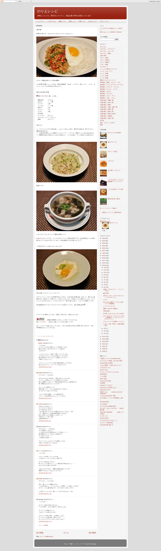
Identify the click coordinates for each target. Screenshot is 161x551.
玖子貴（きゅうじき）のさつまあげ (113, 313)
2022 (103, 248)
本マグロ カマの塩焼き (114, 132)
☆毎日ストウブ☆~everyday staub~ (110, 358)
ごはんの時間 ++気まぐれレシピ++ (110, 365)
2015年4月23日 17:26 (45, 521)
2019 (103, 255)
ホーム (66, 533)
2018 (103, 258)
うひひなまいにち (105, 367)
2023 (103, 245)
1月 (105, 333)
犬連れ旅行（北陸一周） (107, 118)
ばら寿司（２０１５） (114, 170)
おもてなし (103, 46)
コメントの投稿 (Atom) (46, 536)
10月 (105, 272)
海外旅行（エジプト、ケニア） (109, 89)
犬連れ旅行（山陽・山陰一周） (109, 107)
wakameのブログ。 (106, 390)
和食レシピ (62, 21)
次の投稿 (39, 533)
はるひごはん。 (104, 369)
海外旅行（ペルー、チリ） (108, 96)
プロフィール (104, 21)
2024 (103, 243)
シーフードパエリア (109, 306)
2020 (103, 253)
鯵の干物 (105, 293)
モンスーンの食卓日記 (106, 422)
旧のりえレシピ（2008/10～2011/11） (111, 32)
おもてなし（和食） (106, 53)
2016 (103, 263)
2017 (103, 260)
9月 (105, 275)
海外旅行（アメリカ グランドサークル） (112, 84)
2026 (103, 238)
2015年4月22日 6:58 (45, 421)
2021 (103, 250)
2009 (103, 348)
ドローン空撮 (104, 64)
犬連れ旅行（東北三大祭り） (108, 113)
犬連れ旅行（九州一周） (107, 102)
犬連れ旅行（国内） (106, 104)
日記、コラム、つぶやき (107, 122)
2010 (103, 346)
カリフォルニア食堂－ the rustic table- (111, 360)
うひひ (40, 404)
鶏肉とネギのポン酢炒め (110, 308)
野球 (101, 125)
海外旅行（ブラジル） (106, 93)
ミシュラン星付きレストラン (108, 69)
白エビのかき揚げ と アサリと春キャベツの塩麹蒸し (113, 302)
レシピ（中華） (104, 73)
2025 (103, 240)
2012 (103, 341)
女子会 (102, 120)
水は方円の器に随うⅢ (106, 425)
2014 (103, 336)
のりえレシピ (47, 11)
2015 (103, 265)
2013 (103, 339)
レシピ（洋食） (104, 75)
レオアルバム (51, 21)
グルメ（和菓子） (105, 62)
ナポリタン (111, 161)
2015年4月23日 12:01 (45, 494)
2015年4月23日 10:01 (45, 473)
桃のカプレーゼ (112, 142)
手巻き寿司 (106, 311)
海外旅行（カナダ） (106, 91)
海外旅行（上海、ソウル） (108, 98)
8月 (105, 277)
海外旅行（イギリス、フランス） (110, 87)
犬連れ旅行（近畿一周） (107, 100)
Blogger (94, 544)
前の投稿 (92, 533)
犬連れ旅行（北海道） (106, 116)
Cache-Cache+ (104, 418)
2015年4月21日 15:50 (45, 367)
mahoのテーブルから (106, 385)
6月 (105, 282)
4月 (105, 287)
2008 (103, 351)
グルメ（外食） (104, 57)
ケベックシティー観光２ (109, 208)
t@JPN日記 (103, 374)
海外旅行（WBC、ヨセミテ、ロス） (110, 82)
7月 (105, 280)
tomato (40, 372)
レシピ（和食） (104, 78)
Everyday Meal (104, 401)
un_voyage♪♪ (104, 404)
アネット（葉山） (113, 151)
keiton (38, 238)
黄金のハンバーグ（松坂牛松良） (112, 212)
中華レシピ (81, 21)
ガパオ (105, 299)
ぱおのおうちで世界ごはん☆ (108, 387)
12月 (105, 267)
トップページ (40, 21)
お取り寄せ (103, 55)
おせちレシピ (92, 21)
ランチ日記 (103, 376)
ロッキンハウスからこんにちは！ (110, 372)
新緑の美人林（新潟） (114, 199)
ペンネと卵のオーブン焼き (115, 189)
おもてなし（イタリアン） (108, 49)
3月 (105, 328)
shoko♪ (40, 343)
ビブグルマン (104, 66)
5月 (105, 284)
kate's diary (103, 378)
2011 (103, 344)
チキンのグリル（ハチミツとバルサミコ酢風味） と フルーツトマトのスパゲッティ (113, 317)
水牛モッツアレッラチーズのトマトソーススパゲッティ (113, 296)
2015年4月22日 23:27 (45, 445)
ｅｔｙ (40, 451)
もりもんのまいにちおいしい (108, 420)
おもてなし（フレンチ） (107, 51)
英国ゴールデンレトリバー (108, 80)
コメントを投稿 (43, 525)
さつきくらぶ (104, 416)
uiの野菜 (102, 383)
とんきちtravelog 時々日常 (108, 395)
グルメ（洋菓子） (105, 60)
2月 (105, 331)
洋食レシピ (72, 21)
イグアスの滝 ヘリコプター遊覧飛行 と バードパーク (116, 180)
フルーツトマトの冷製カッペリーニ (113, 321)
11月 (105, 270)
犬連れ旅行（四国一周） (107, 109)
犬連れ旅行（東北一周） (107, 111)
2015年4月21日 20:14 (45, 398)
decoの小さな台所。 (106, 381)
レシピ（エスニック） (47, 336)
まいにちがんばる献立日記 (108, 406)
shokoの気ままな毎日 (106, 363)
